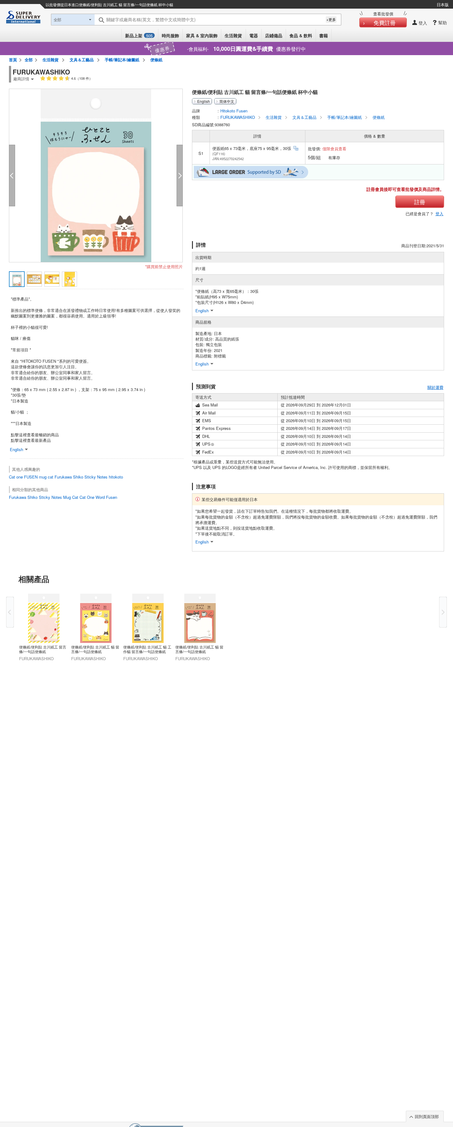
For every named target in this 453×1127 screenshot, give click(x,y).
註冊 (419, 202)
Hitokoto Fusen (233, 111)
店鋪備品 (273, 35)
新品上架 (139, 35)
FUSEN (31, 477)
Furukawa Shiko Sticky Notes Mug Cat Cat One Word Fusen (63, 497)
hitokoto (116, 477)
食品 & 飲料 (300, 35)
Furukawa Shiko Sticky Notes (81, 477)
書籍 (323, 35)
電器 (253, 35)
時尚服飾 (170, 35)
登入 (439, 213)
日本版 (443, 4)
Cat (12, 477)
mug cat (46, 477)
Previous (10, 612)
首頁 (13, 60)
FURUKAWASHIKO (238, 117)
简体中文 (226, 101)
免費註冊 (384, 22)
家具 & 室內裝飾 (202, 35)
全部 (29, 60)
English (203, 101)
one (19, 477)
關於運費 (435, 387)
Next (443, 612)
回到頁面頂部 (427, 1116)
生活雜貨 (233, 35)
